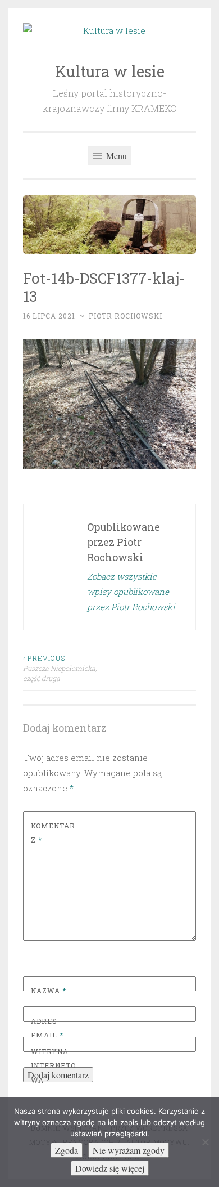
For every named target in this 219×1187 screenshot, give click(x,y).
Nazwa (48, 990)
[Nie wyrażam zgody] (205, 1142)
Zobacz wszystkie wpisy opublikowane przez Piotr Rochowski (131, 591)
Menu (115, 156)
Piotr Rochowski (125, 315)
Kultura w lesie (110, 71)
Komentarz (53, 833)
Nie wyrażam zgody (129, 1150)
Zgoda (66, 1150)
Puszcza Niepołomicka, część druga (60, 668)
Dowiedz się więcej (109, 1168)
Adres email (47, 1028)
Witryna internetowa (53, 1066)
